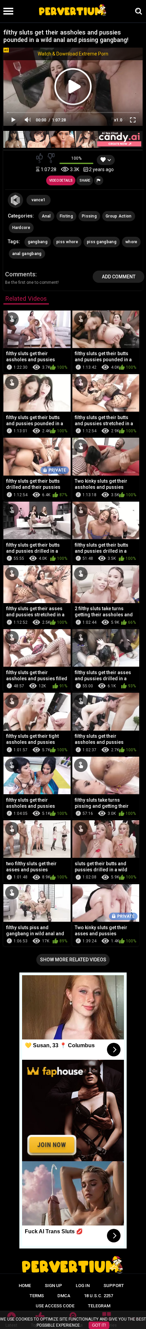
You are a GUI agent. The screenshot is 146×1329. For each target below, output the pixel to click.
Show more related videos (73, 959)
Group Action (119, 216)
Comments (20, 274)
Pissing (89, 216)
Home (25, 1285)
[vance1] (15, 200)
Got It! (99, 1325)
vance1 (38, 200)
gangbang (38, 241)
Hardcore (21, 227)
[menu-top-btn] (6, 11)
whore (131, 241)
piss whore (67, 241)
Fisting (66, 216)
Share (84, 180)
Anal (46, 216)
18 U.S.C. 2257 (98, 1295)
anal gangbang (27, 253)
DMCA (63, 1295)
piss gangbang (101, 241)
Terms (37, 1295)
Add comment (118, 276)
